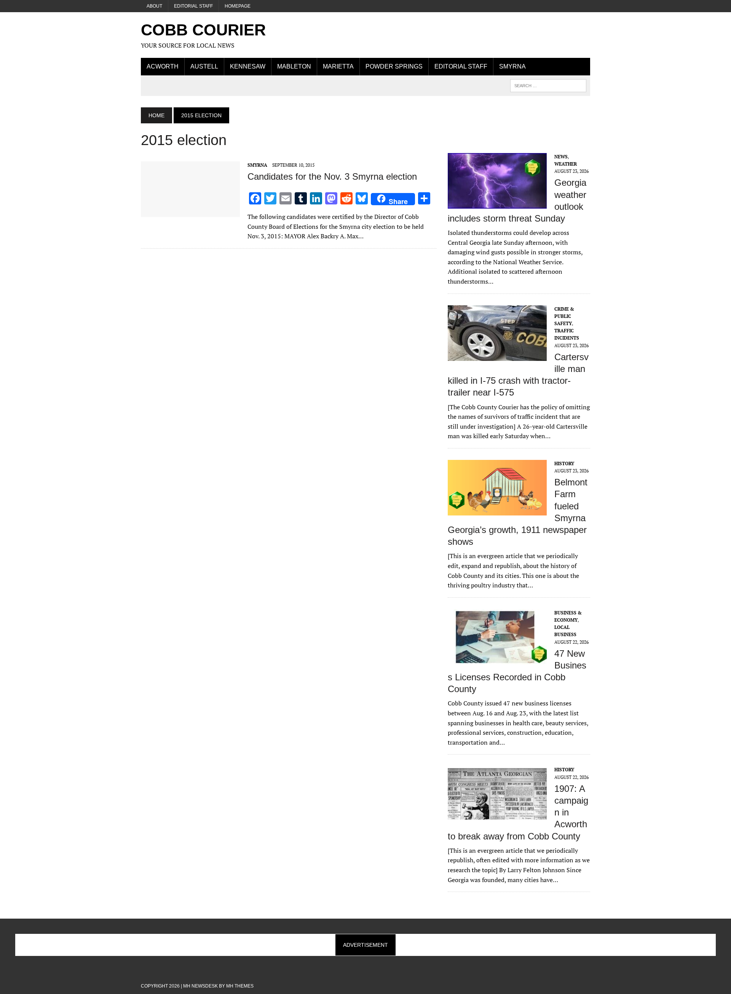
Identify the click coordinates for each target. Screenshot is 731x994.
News (561, 157)
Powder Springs (394, 66)
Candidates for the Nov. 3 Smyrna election (332, 176)
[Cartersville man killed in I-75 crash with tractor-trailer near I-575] (497, 355)
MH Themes (240, 986)
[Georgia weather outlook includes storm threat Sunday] (497, 203)
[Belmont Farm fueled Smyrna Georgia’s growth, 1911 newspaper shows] (497, 510)
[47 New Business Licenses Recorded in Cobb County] (497, 659)
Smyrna (512, 66)
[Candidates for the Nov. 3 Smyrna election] (190, 211)
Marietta (338, 66)
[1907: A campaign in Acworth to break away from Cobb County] (497, 816)
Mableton (294, 66)
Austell (204, 66)
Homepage (238, 6)
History (564, 463)
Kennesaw (247, 66)
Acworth (163, 66)
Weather (565, 164)
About (154, 6)
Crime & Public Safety (564, 316)
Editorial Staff (193, 6)
